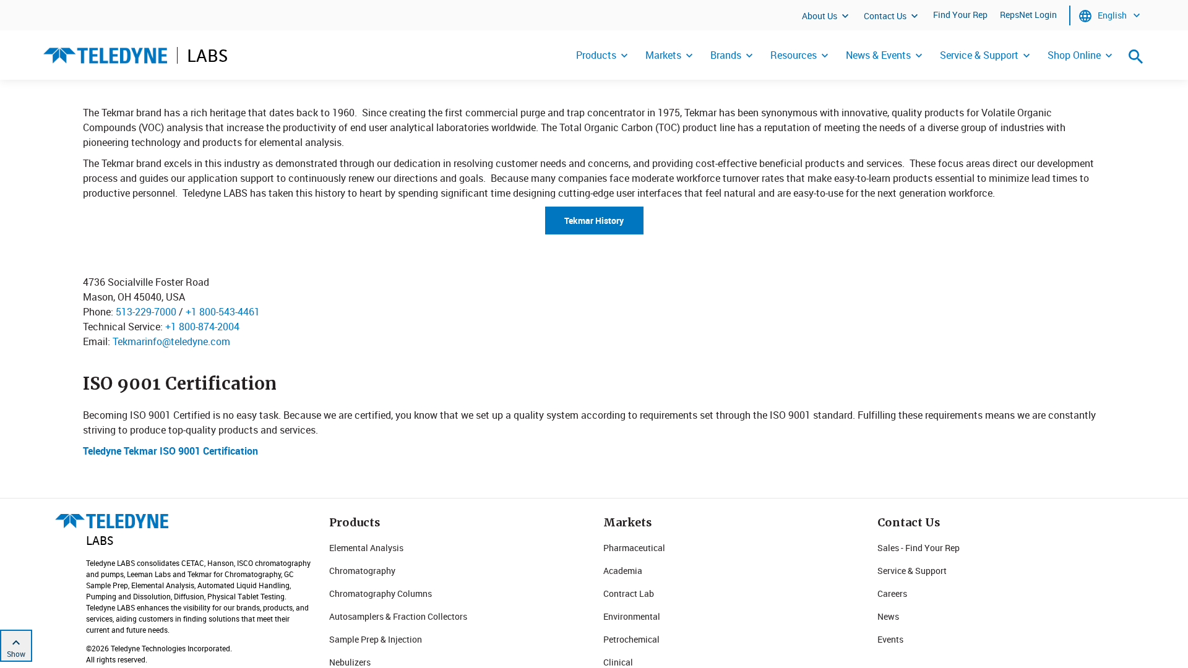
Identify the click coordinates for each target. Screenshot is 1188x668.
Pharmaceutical (634, 548)
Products (596, 55)
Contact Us (885, 16)
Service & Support (979, 55)
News (888, 616)
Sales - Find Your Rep (918, 548)
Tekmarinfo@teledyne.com (171, 341)
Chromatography (362, 570)
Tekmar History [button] (594, 220)
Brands (725, 55)
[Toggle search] (1136, 56)
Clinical (618, 662)
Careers (892, 593)
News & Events (878, 55)
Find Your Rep (960, 14)
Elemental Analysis (366, 548)
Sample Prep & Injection (375, 639)
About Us (819, 16)
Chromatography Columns (380, 593)
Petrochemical (631, 639)
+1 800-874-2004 (202, 326)
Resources (793, 55)
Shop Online (1074, 55)
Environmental (631, 616)
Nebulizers (350, 662)
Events (890, 639)
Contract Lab (628, 593)
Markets (663, 55)
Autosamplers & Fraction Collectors (398, 616)
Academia (622, 570)
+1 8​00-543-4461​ (223, 312)
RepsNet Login (1028, 14)
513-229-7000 (146, 312)
